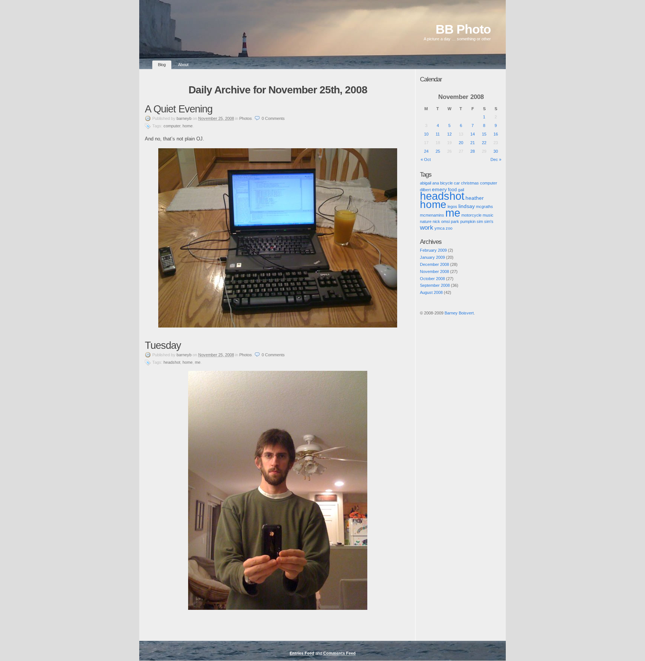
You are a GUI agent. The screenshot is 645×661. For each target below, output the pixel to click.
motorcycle (471, 215)
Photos (245, 118)
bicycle (446, 183)
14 (472, 134)
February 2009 (433, 250)
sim (480, 221)
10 (426, 134)
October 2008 (432, 278)
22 (484, 142)
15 (484, 134)
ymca (439, 228)
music (488, 215)
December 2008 (434, 264)
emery (439, 189)
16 (495, 134)
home (188, 126)
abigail (425, 183)
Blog (162, 64)
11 (438, 134)
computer (171, 126)
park (455, 221)
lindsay (466, 206)
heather (474, 198)
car (457, 183)
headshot (171, 362)
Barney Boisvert (459, 313)
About (183, 64)
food (452, 189)
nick (436, 221)
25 (438, 151)
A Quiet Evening (178, 109)
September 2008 (435, 285)
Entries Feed (302, 653)
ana (435, 183)
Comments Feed (339, 653)
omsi (445, 221)
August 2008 (431, 292)
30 (495, 151)
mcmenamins (432, 215)
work (426, 227)
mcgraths (484, 206)
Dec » (495, 159)
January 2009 (432, 257)
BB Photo (463, 29)
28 (472, 151)
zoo (449, 228)
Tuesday (163, 345)
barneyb (184, 118)
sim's (488, 221)
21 (472, 142)
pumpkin (468, 221)
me (197, 362)
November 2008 (434, 271)
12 (449, 134)
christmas (470, 183)
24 (426, 151)
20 (461, 142)
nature (425, 221)
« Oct (426, 159)
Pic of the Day (427, 319)
